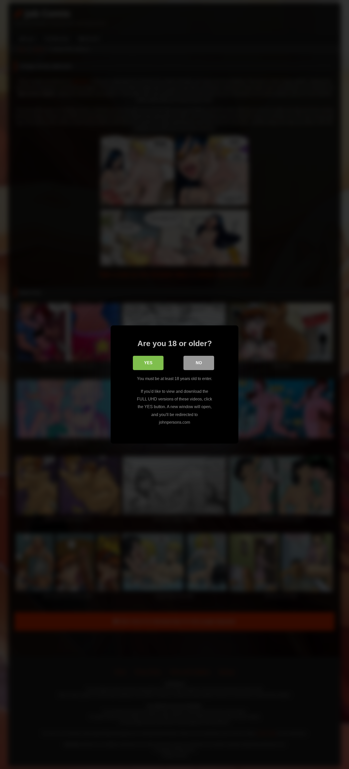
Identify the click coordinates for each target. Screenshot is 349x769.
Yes (148, 363)
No (199, 363)
